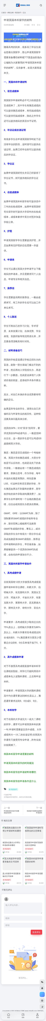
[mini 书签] (42, 1000)
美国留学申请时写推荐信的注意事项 (34, 843)
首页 (4, 12)
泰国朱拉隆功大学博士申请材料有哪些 (11, 843)
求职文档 (10, 12)
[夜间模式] (42, 1006)
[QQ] (42, 988)
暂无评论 (8, 889)
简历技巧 (18, 12)
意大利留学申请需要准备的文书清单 (11, 874)
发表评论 (36, 932)
